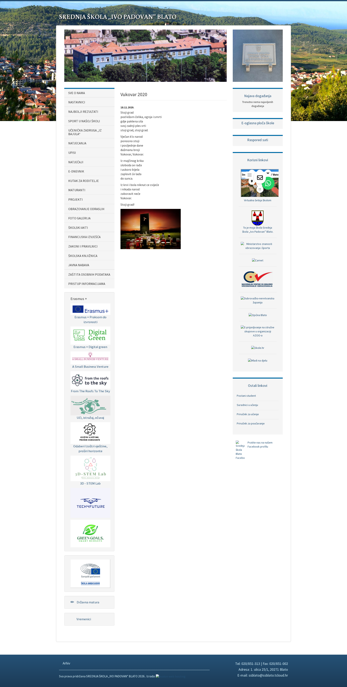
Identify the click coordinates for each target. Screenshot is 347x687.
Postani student (246, 395)
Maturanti (76, 190)
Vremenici (83, 619)
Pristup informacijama (86, 284)
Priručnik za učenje (248, 414)
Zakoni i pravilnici (83, 246)
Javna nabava (78, 265)
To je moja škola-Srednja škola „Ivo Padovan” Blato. (257, 229)
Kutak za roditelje (83, 181)
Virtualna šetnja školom (257, 200)
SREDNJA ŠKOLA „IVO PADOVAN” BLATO (118, 16)
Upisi (72, 153)
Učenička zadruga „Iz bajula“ (85, 132)
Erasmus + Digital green (90, 347)
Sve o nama (76, 93)
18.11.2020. (127, 107)
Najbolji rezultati (83, 112)
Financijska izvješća (84, 237)
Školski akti (78, 228)
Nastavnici (76, 102)
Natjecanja (77, 143)
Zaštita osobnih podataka (89, 274)
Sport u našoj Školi (84, 121)
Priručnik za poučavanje (251, 423)
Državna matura (87, 602)
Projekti (75, 199)
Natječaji (75, 162)
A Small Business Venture (90, 366)
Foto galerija (79, 218)
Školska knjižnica (82, 256)
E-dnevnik (76, 171)
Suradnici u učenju (247, 405)
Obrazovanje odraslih (86, 209)
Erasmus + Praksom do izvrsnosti (90, 319)
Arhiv (66, 663)
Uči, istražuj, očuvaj (90, 417)
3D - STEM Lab (90, 483)
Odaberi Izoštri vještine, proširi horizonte (90, 448)
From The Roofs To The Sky (90, 391)
